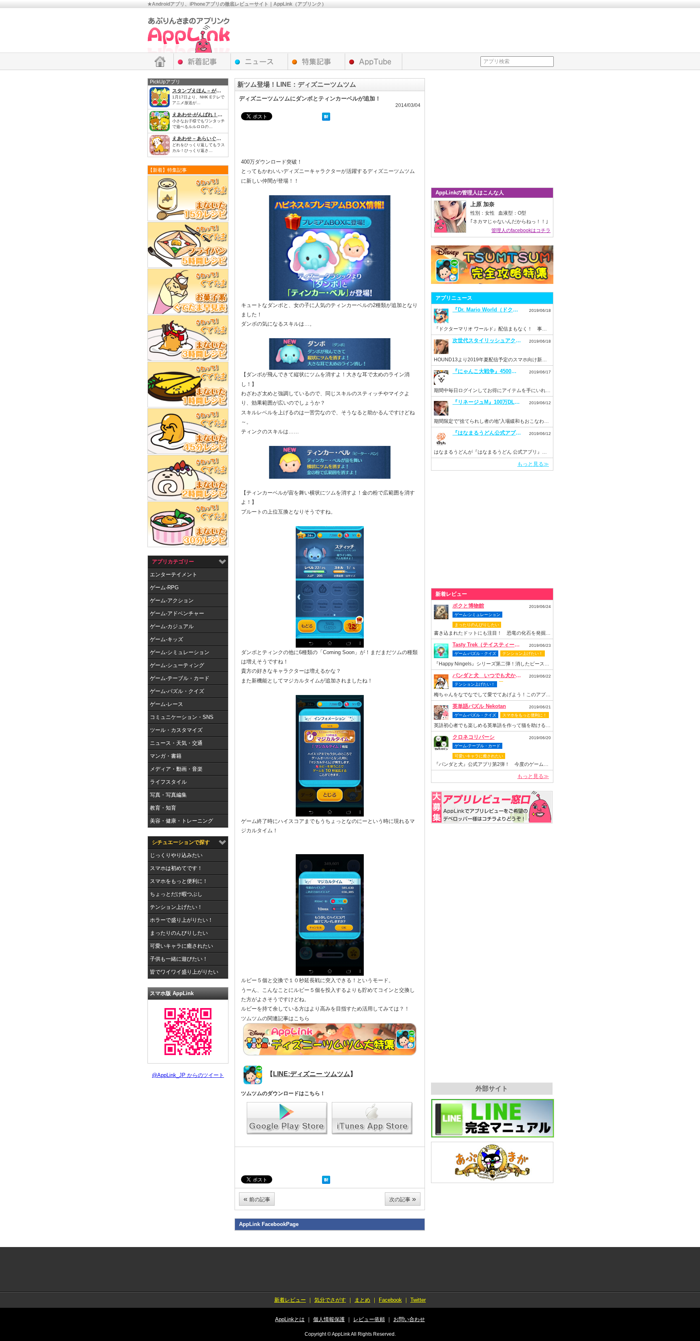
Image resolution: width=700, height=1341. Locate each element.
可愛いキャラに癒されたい (181, 946)
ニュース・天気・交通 (176, 743)
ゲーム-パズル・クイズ (177, 691)
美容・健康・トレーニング (181, 821)
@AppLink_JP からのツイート (188, 1075)
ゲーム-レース (166, 704)
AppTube (373, 61)
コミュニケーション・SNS (181, 717)
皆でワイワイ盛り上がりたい (184, 972)
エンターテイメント (173, 574)
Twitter (418, 1300)
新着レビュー (202, 61)
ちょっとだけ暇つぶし (176, 894)
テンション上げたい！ (176, 907)
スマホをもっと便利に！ (179, 881)
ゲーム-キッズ (166, 639)
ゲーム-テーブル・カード (179, 678)
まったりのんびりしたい (179, 933)
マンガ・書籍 (165, 756)
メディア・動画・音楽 (176, 769)
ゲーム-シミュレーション (179, 652)
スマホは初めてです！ (176, 868)
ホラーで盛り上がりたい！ (181, 920)
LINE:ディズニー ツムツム (311, 1073)
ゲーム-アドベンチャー (177, 613)
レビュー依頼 (492, 807)
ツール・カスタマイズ (176, 730)
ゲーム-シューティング (177, 665)
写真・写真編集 (168, 795)
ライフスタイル (168, 782)
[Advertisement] (405, 30)
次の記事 (402, 1199)
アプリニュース (259, 61)
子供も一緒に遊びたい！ (179, 959)
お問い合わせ (409, 1319)
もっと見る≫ (533, 464)
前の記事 (256, 1199)
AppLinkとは (290, 1319)
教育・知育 (163, 808)
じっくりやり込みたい (176, 855)
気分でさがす (330, 1300)
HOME (160, 61)
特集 (316, 61)
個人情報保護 (329, 1319)
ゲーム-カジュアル (172, 626)
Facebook (390, 1300)
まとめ (362, 1300)
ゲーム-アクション (172, 600)
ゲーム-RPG (164, 587)
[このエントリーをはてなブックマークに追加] (326, 118)
